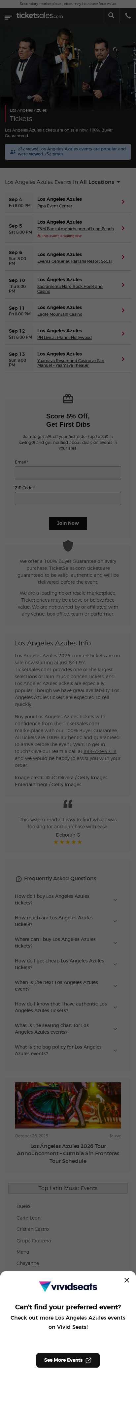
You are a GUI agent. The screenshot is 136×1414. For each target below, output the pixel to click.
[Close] (127, 1280)
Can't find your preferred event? (68, 1307)
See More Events (63, 1360)
